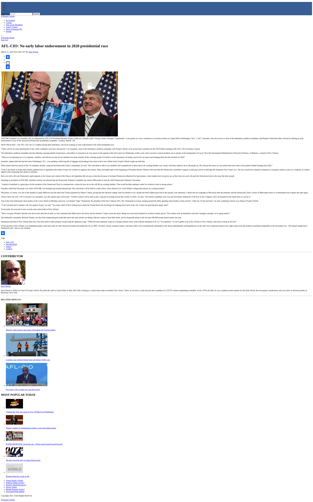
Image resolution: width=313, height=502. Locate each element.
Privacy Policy (11, 487)
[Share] (159, 57)
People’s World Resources (16, 485)
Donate (8, 31)
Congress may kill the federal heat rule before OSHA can (28, 360)
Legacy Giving (11, 27)
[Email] (159, 63)
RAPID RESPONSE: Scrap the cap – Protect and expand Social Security (34, 444)
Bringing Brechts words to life (17, 476)
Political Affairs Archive (15, 483)
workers (9, 249)
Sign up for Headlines (14, 25)
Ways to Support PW (14, 29)
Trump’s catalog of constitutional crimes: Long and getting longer (31, 428)
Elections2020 (11, 244)
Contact (9, 23)
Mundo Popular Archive (15, 489)
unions (8, 247)
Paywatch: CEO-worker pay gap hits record (23, 390)
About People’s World (14, 481)
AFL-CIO (10, 242)
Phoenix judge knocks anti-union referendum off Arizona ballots (30, 330)
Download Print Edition (15, 492)
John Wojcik (33, 52)
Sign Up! (4, 40)
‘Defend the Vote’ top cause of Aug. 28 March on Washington (30, 412)
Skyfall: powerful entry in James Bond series (23, 460)
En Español (10, 20)
